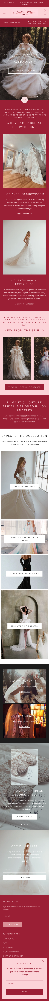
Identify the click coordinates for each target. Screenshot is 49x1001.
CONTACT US (8, 952)
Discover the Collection (24, 317)
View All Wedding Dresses (24, 401)
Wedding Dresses (24, 500)
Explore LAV (24, 740)
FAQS (5, 956)
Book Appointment (24, 227)
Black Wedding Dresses (24, 587)
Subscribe (24, 891)
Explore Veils (24, 705)
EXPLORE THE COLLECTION (24, 79)
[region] (24, 70)
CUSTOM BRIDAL (24, 830)
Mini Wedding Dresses (24, 639)
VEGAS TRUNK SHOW (11, 22)
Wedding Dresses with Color (24, 552)
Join (24, 992)
